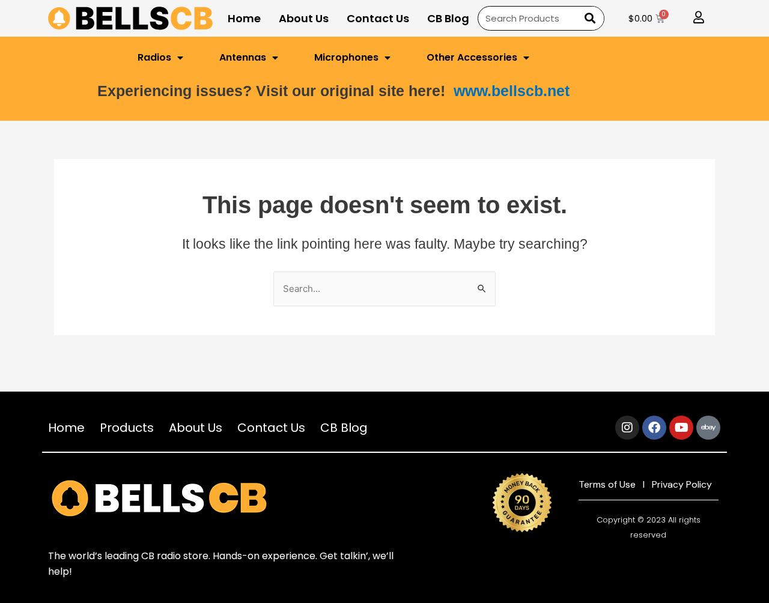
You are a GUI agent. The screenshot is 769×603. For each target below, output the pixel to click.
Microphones (346, 57)
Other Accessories (472, 57)
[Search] (588, 18)
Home (244, 18)
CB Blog (448, 18)
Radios (154, 57)
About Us (304, 18)
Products (127, 427)
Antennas (242, 57)
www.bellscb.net (512, 90)
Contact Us (378, 18)
